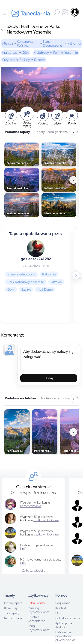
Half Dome (45, 289)
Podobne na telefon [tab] (20, 398)
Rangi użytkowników (38, 628)
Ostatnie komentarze (36, 619)
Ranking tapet (14, 618)
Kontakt (60, 608)
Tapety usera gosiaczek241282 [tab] (57, 132)
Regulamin (63, 603)
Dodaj (48, 378)
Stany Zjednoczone (52, 44)
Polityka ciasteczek (68, 618)
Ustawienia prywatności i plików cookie (65, 636)
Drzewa (39, 60)
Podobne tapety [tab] (17, 132)
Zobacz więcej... (33, 570)
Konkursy (11, 608)
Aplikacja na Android (63, 625)
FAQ (58, 613)
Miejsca (7, 43)
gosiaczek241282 (36, 259)
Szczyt (26, 289)
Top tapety (11, 613)
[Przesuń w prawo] (76, 275)
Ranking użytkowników (38, 610)
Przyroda (8, 60)
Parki (56, 53)
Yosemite (71, 53)
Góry (25, 53)
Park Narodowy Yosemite (25, 282)
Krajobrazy (10, 53)
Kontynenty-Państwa (26, 44)
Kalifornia (74, 43)
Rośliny (25, 60)
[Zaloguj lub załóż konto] (75, 12)
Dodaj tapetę (13, 603)
